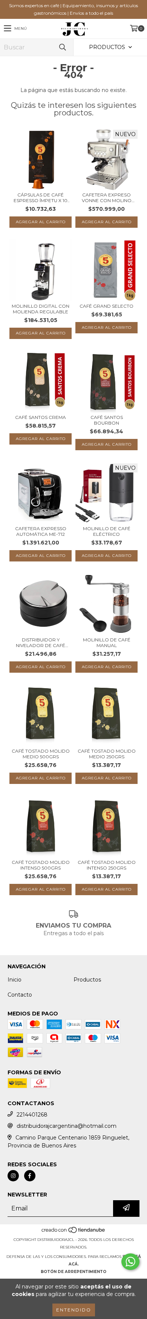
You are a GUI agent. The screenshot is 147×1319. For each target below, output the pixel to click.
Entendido (73, 1310)
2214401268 (32, 1114)
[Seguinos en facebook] (29, 1175)
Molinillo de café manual (106, 642)
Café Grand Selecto (106, 306)
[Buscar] (62, 47)
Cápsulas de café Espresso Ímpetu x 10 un (40, 197)
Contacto (20, 994)
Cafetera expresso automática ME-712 (40, 531)
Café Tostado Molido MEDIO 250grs (107, 753)
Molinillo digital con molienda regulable (40, 308)
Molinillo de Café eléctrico (106, 531)
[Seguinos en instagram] (13, 1175)
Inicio (14, 979)
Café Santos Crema (40, 417)
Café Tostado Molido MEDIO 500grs (41, 753)
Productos (87, 979)
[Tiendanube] (74, 1232)
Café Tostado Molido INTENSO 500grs (41, 865)
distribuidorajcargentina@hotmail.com (66, 1126)
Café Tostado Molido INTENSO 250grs (107, 865)
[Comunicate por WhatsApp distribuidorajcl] (130, 1261)
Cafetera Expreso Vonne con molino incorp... (107, 197)
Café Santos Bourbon (106, 420)
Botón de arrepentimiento (73, 1271)
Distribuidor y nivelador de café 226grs (40, 642)
